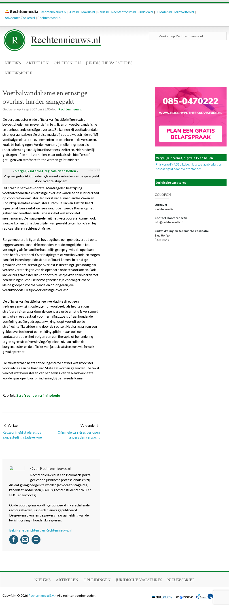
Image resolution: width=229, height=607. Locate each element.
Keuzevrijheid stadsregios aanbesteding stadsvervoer (22, 434)
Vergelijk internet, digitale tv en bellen (45, 171)
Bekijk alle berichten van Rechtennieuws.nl (40, 530)
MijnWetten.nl (184, 12)
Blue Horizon (163, 235)
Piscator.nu (162, 239)
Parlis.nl (103, 12)
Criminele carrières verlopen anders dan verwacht (79, 434)
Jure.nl (74, 12)
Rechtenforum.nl (123, 12)
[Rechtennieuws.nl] (52, 50)
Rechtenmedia (164, 209)
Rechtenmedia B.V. (41, 595)
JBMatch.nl (164, 12)
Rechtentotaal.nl (49, 18)
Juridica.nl (145, 12)
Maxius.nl (88, 12)
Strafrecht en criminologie (38, 395)
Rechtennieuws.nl (53, 12)
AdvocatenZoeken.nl (20, 18)
